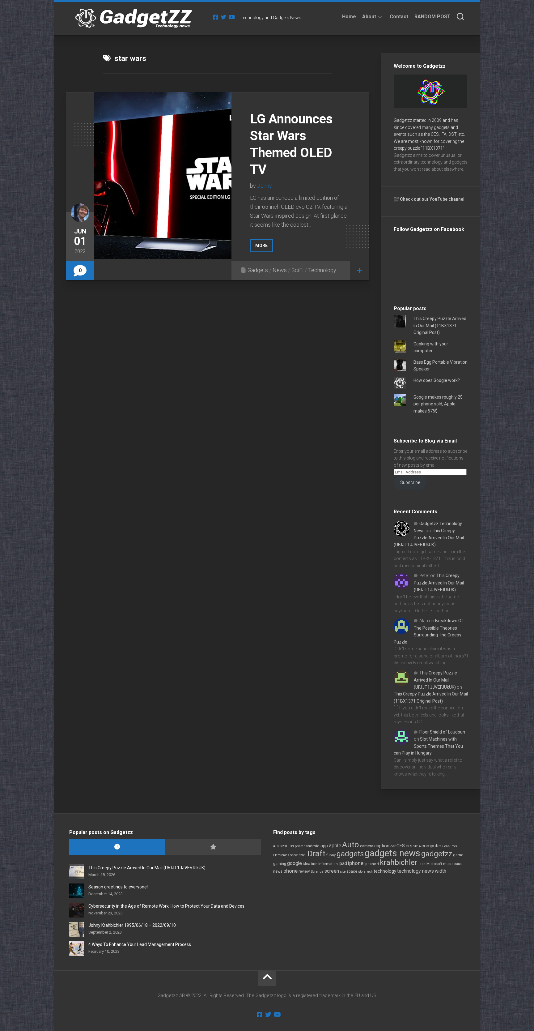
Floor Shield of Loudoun (442, 731)
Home (349, 16)
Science (317, 871)
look (422, 864)
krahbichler (398, 862)
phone (290, 871)
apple (335, 845)
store (362, 872)
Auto (350, 844)
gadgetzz (436, 853)
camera (366, 846)
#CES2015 (281, 846)
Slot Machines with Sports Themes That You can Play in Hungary (428, 746)
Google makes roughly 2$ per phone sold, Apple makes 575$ (438, 404)
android (313, 846)
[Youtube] (231, 17)
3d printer (297, 846)
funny (331, 855)
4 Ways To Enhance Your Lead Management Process (139, 944)
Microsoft (434, 864)
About (369, 16)
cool (303, 855)
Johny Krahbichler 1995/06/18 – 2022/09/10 (132, 925)
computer (431, 846)
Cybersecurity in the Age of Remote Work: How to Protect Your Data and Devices (166, 906)
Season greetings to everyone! (118, 886)
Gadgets (258, 270)
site (342, 872)
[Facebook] (215, 17)
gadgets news (392, 853)
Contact (399, 16)
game (458, 855)
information (328, 864)
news (277, 871)
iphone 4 (371, 864)
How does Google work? (436, 380)
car (393, 846)
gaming (279, 864)
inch (314, 864)
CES (400, 846)
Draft (316, 853)
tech (370, 872)
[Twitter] (223, 17)
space (351, 871)
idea (306, 864)
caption (381, 846)
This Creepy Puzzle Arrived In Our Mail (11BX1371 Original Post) (439, 325)
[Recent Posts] (117, 847)
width (440, 871)
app (324, 846)
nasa (458, 864)
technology (385, 871)
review (304, 871)
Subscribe (410, 482)
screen (331, 871)
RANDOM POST (432, 16)
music (448, 864)
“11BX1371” (432, 148)
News (280, 270)
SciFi (297, 270)
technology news (415, 871)
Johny (264, 185)
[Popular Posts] (213, 847)
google (294, 863)
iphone (355, 863)
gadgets (350, 853)
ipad (343, 863)
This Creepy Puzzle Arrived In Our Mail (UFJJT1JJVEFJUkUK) (429, 537)
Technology (322, 270)
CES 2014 (413, 846)
